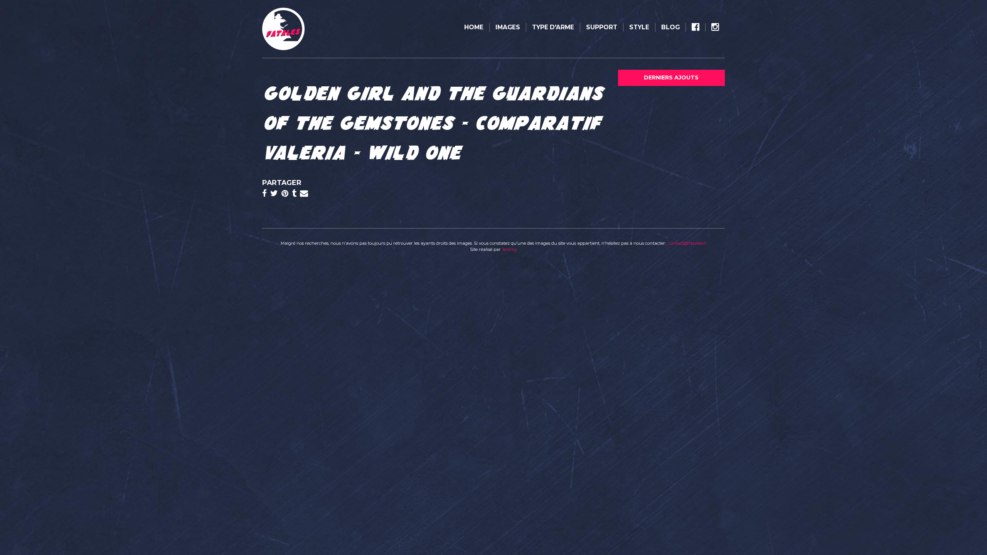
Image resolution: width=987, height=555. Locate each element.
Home (473, 27)
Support (601, 27)
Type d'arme (553, 27)
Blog (670, 27)
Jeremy (509, 249)
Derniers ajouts (671, 77)
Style (639, 27)
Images (507, 27)
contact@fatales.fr (687, 243)
